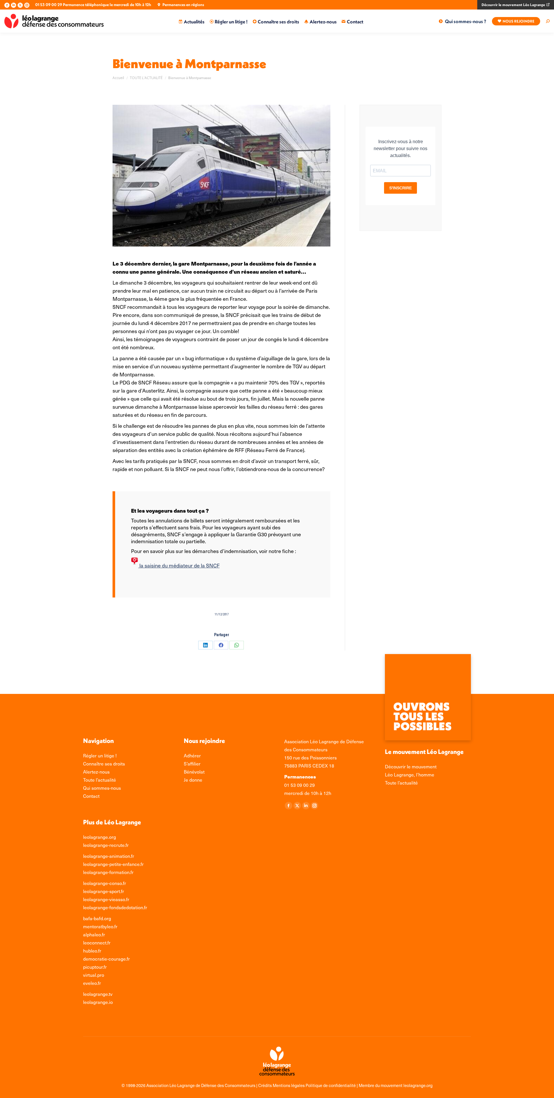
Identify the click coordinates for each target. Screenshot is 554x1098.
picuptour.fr (95, 966)
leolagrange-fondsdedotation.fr (115, 907)
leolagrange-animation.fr (108, 855)
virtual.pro (93, 974)
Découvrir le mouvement (411, 766)
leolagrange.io (98, 1001)
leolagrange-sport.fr (103, 891)
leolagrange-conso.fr (104, 882)
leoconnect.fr (97, 942)
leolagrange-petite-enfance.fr (113, 863)
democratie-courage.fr (106, 958)
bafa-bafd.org (97, 918)
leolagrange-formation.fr (108, 872)
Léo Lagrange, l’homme (409, 774)
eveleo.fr (92, 982)
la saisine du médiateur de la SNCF (179, 565)
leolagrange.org (99, 836)
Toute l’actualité (401, 782)
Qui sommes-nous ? (465, 21)
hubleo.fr (92, 950)
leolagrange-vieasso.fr (106, 899)
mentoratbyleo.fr (100, 926)
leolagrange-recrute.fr (106, 844)
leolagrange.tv (98, 993)
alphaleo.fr (94, 934)
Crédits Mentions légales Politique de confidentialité (307, 1085)
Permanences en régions (183, 4)
